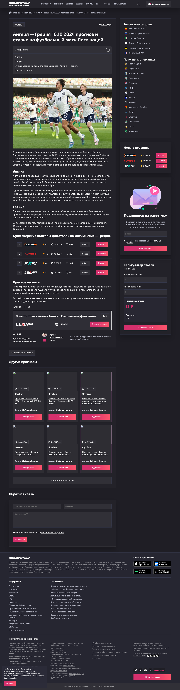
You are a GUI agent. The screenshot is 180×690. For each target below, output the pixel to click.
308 (70, 254)
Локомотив (134, 121)
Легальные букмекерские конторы (65, 596)
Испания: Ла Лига (137, 28)
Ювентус (133, 102)
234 (70, 273)
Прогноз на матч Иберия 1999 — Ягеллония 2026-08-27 (28, 401)
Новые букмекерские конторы (63, 615)
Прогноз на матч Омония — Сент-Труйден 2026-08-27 (95, 453)
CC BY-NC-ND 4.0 (140, 656)
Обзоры (79, 4)
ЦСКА (131, 126)
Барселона (134, 69)
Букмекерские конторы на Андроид (66, 605)
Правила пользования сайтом (22, 608)
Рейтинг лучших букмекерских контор (67, 589)
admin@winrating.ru (76, 674)
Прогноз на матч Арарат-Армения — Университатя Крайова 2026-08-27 (94, 401)
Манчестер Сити (136, 73)
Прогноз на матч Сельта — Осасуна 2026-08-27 (27, 453)
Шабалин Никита (30, 410)
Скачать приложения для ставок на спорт (68, 586)
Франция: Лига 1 (135, 53)
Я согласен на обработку (39, 532)
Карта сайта (96, 658)
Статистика (46, 4)
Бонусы (69, 4)
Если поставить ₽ (133, 274)
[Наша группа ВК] (140, 670)
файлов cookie (10, 678)
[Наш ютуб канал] (145, 670)
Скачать (89, 4)
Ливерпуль (134, 78)
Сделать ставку (99, 324)
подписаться (145, 248)
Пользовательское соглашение (23, 612)
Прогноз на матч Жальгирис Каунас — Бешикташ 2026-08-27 (61, 401)
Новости (13, 602)
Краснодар (134, 131)
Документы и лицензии (19, 624)
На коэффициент (132, 286)
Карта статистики (17, 630)
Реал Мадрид (135, 64)
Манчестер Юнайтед (138, 107)
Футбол (19, 25)
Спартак (133, 117)
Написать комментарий (22, 353)
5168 (71, 244)
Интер (132, 97)
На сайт (102, 244)
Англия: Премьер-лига (138, 43)
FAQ (10, 599)
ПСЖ (131, 88)
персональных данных (52, 532)
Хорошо (10, 683)
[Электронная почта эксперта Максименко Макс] (44, 340)
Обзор (85, 244)
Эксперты (13, 620)
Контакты (13, 589)
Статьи (12, 596)
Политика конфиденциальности (104, 655)
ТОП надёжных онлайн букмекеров (66, 599)
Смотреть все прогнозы (62, 480)
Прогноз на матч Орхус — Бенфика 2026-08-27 (60, 453)
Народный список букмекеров (63, 593)
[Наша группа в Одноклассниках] (150, 670)
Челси (132, 93)
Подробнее (28, 416)
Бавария (133, 83)
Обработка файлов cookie (20, 605)
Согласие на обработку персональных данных (26, 616)
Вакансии (13, 593)
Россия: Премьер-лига (138, 33)
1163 (71, 263)
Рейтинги (58, 4)
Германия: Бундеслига (138, 48)
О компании (14, 586)
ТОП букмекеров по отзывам (63, 612)
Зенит (131, 112)
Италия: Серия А (135, 38)
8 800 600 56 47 (69, 666)
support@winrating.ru (58, 671)
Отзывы (107, 4)
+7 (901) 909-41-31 (67, 664)
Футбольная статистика (61, 618)
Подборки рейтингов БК (61, 608)
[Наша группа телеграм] (135, 670)
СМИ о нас (13, 627)
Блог (98, 4)
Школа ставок (120, 4)
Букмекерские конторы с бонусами (66, 602)
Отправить (20, 539)
